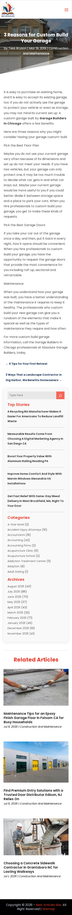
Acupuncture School (21, 556)
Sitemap (48, 909)
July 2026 (13, 591)
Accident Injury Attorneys (24, 530)
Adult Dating (15, 572)
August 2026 (15, 586)
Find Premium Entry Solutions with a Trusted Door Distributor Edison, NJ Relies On (33, 794)
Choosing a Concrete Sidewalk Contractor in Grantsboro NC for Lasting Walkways (31, 867)
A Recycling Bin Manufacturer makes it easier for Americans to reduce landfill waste (35, 416)
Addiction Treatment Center (26, 561)
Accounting (15, 540)
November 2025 (18, 634)
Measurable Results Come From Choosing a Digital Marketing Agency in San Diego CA (35, 438)
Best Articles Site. (49, 905)
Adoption (13, 566)
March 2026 (15, 612)
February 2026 (16, 618)
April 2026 (13, 607)
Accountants (16, 535)
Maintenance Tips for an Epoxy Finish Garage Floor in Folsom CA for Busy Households (34, 717)
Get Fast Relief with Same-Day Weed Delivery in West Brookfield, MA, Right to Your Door (35, 501)
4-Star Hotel (15, 524)
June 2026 (14, 597)
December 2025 (18, 628)
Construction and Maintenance (41, 727)
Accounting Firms (19, 545)
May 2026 (13, 602)
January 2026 (16, 623)
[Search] (60, 395)
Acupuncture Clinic (20, 551)
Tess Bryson (17, 48)
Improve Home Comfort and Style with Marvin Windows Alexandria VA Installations (34, 478)
